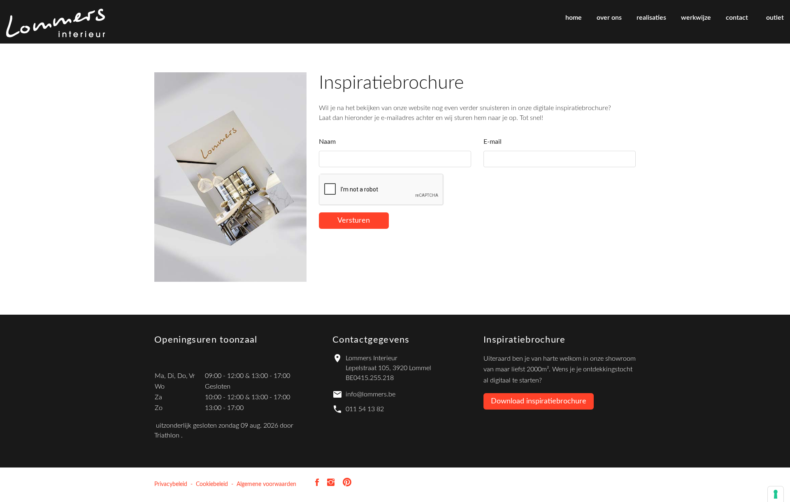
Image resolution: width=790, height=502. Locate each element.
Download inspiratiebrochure (538, 401)
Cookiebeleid (212, 484)
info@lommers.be (370, 394)
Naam (327, 141)
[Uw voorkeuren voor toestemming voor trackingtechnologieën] (775, 494)
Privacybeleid (170, 484)
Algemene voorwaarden (266, 484)
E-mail (492, 141)
